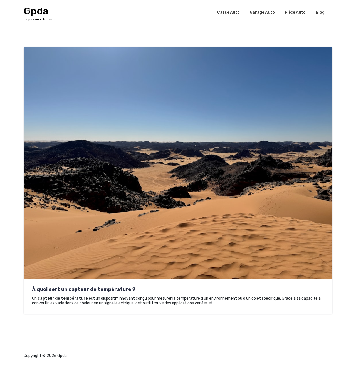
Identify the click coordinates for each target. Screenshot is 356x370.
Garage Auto (262, 12)
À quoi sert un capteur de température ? (83, 289)
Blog (320, 12)
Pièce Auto (295, 12)
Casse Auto (228, 12)
